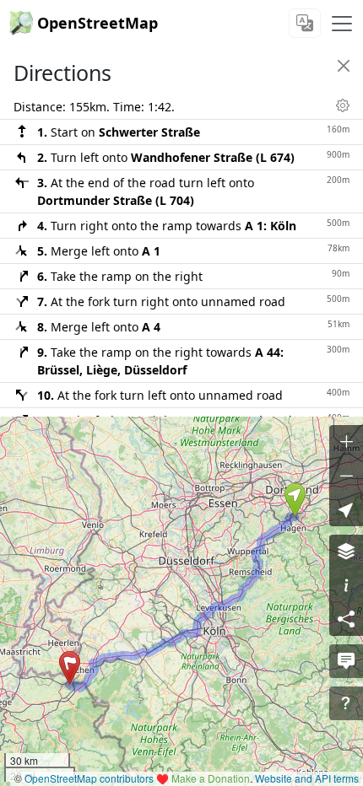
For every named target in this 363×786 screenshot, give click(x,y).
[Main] (342, 23)
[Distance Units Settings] (343, 105)
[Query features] (346, 703)
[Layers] (346, 551)
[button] (295, 500)
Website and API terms (307, 778)
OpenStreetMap (97, 23)
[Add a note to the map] (346, 661)
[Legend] (346, 585)
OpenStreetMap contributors (89, 778)
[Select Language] (305, 23)
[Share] (346, 619)
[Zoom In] (346, 442)
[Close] (343, 65)
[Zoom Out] (346, 476)
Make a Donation (210, 778)
